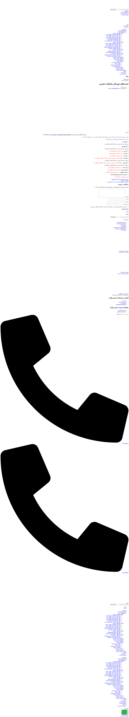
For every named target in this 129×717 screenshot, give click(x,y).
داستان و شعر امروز (115, 62)
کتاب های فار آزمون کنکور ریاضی (112, 44)
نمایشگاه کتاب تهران (121, 228)
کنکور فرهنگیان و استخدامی (117, 53)
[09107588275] (64, 571)
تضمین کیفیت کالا (124, 272)
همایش (124, 230)
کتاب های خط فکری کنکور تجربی (113, 34)
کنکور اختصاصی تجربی (118, 33)
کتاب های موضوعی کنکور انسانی (113, 52)
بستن (127, 211)
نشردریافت (125, 79)
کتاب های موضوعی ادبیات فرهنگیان (112, 54)
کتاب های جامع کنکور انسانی (114, 50)
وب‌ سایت (126, 204)
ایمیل (126, 201)
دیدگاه (126, 196)
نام (127, 199)
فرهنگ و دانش (120, 61)
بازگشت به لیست (124, 180)
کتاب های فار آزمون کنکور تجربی (113, 35)
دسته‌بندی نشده (122, 223)
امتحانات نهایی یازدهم (118, 58)
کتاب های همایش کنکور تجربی (113, 39)
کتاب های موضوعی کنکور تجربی (113, 36)
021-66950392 (125, 443)
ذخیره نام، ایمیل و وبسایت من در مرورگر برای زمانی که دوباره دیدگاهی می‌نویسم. (109, 206)
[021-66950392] (64, 442)
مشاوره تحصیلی (119, 68)
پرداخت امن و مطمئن (123, 293)
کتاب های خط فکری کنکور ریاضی (112, 43)
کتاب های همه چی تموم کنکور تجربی (112, 40)
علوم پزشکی (117, 63)
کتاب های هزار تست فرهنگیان (113, 56)
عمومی (124, 224)
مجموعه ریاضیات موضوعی (114, 48)
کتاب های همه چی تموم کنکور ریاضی (112, 47)
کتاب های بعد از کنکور (115, 64)
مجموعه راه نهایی (119, 67)
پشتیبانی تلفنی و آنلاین (123, 251)
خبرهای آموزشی (122, 222)
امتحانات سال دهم (119, 59)
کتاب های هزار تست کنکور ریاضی (112, 45)
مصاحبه (124, 226)
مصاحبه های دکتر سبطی (120, 227)
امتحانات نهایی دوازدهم (118, 57)
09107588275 (125, 572)
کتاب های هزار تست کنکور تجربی (113, 38)
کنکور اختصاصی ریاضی (118, 42)
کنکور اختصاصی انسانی (118, 49)
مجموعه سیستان (116, 66)
